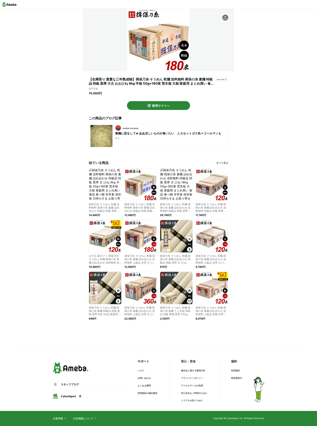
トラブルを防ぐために (192, 400)
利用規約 (235, 370)
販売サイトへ (161, 105)
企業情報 (58, 418)
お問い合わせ (144, 378)
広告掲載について (83, 418)
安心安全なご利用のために (194, 393)
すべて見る (222, 162)
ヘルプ (141, 370)
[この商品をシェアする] (225, 18)
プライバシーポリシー (192, 378)
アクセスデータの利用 (192, 385)
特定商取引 (236, 378)
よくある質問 (144, 385)
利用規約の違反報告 (147, 393)
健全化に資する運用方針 (193, 370)
